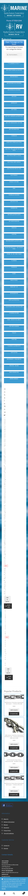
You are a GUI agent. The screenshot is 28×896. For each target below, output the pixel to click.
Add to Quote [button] (7, 599)
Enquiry (21, 892)
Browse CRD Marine (14, 15)
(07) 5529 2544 (9, 870)
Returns (6, 825)
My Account (4, 893)
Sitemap (6, 848)
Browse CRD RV (14, 34)
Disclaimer (6, 827)
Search (14, 893)
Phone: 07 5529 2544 (14, 20)
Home (4, 38)
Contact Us (6, 845)
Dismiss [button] (4, 888)
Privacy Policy (7, 830)
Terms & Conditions (9, 833)
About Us (6, 819)
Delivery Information (9, 822)
